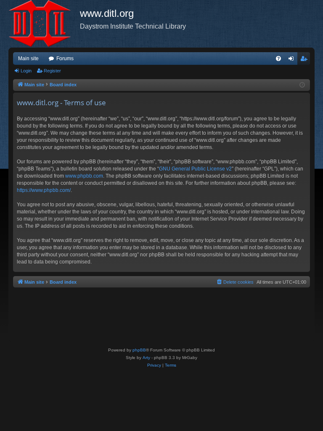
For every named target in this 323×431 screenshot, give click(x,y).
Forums (65, 58)
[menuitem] (278, 58)
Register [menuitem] (305, 60)
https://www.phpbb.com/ (44, 190)
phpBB (139, 350)
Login (26, 70)
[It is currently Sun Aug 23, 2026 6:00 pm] (302, 85)
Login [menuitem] (292, 60)
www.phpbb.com (84, 176)
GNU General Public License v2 (195, 169)
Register (52, 70)
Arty (146, 357)
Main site (28, 58)
